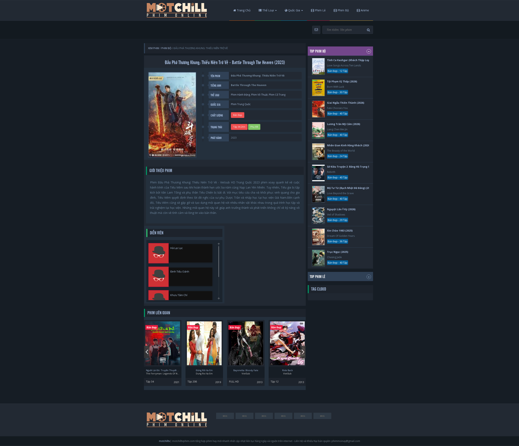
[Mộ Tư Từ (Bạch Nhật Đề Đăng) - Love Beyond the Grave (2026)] (318, 194)
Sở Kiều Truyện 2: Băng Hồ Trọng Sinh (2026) (354, 166)
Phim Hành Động (240, 94)
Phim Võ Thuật (259, 94)
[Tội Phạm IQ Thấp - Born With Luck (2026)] (318, 87)
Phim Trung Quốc (241, 104)
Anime (364, 10)
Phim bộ (343, 10)
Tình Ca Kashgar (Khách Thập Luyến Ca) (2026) (356, 60)
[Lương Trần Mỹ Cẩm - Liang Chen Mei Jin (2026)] (318, 130)
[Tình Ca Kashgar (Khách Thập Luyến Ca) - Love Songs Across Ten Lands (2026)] (318, 66)
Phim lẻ (320, 10)
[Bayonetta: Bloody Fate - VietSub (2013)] (246, 343)
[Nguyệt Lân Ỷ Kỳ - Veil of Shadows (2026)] (318, 215)
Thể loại (268, 10)
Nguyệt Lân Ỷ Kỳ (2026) (341, 209)
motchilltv (164, 441)
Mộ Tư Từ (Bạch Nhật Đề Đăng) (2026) (350, 188)
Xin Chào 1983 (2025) (340, 230)
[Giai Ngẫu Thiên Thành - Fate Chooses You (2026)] (318, 109)
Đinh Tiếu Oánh (179, 271)
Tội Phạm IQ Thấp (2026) (342, 81)
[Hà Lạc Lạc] (158, 253)
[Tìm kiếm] (369, 30)
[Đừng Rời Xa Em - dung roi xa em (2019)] (204, 343)
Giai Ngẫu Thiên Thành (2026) (345, 102)
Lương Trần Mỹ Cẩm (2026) (343, 124)
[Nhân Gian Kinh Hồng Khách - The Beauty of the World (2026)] (318, 151)
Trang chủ (243, 10)
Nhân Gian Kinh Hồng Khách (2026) (348, 145)
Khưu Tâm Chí (178, 295)
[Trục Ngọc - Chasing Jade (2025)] (318, 258)
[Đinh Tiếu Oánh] (158, 277)
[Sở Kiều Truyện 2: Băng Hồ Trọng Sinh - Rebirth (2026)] (318, 173)
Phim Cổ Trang (277, 94)
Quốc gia (293, 10)
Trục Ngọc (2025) (337, 252)
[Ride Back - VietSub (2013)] (287, 343)
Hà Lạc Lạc (176, 248)
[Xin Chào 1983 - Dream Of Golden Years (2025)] (318, 237)
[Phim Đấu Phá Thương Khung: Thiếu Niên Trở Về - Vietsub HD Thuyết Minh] (177, 10)
